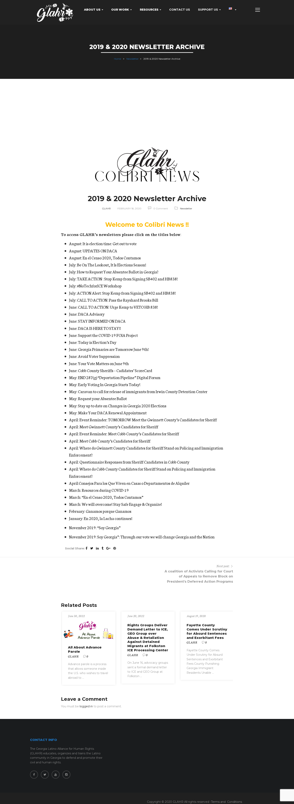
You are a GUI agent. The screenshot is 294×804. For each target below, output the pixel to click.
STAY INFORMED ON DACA (102, 321)
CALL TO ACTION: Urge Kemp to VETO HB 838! (118, 307)
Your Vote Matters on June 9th (103, 363)
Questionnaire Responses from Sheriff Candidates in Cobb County (134, 462)
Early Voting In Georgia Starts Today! (109, 384)
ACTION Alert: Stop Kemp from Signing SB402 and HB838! (126, 293)
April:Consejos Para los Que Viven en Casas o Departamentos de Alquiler (129, 483)
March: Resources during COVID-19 (99, 490)
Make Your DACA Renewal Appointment (112, 412)
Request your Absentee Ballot (102, 398)
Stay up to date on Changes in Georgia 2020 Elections (122, 405)
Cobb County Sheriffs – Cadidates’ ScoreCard (115, 370)
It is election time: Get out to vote (110, 243)
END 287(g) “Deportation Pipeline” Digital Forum (119, 377)
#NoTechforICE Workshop (99, 285)
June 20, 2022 (135, 616)
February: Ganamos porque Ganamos (100, 511)
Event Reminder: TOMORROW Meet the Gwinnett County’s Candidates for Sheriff (148, 419)
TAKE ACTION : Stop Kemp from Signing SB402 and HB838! (127, 278)
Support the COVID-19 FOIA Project (108, 335)
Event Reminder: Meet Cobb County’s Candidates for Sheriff (129, 433)
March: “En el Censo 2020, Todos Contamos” (106, 497)
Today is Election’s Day (97, 342)
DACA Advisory (91, 314)
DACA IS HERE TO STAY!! (99, 328)
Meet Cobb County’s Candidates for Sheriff (114, 441)
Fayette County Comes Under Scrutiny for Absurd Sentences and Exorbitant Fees (207, 631)
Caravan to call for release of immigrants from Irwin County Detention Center (142, 391)
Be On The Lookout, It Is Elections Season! (111, 264)
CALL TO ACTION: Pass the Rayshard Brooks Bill (117, 300)
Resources (149, 9)
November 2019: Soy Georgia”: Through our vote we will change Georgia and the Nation (142, 536)
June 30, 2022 (76, 616)
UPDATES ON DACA (100, 250)
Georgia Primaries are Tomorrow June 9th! (113, 349)
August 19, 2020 (196, 616)
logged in (86, 706)
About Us (92, 9)
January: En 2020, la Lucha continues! (100, 518)
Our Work (120, 9)
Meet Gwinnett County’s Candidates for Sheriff (118, 426)
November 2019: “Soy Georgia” (95, 527)
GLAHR (106, 208)
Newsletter (132, 58)
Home (117, 58)
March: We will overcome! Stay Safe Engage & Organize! (115, 504)
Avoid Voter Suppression (99, 356)
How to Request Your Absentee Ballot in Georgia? (117, 271)
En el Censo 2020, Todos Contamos (112, 257)
